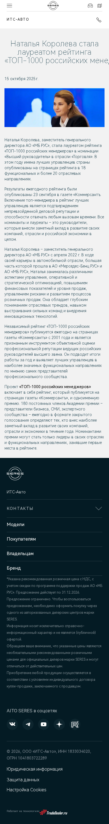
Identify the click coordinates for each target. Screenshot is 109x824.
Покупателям (21, 539)
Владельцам (20, 553)
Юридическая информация (35, 769)
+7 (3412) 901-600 (97, 19)
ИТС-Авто (18, 20)
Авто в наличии (89, 5)
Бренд (14, 568)
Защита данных (23, 779)
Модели (15, 524)
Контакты (98, 5)
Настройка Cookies (26, 789)
